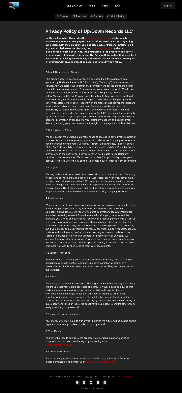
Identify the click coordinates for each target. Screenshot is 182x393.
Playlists (98, 16)
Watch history (118, 16)
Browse (64, 16)
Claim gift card (108, 376)
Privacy (88, 376)
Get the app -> (125, 376)
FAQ (97, 376)
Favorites (81, 16)
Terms (80, 376)
